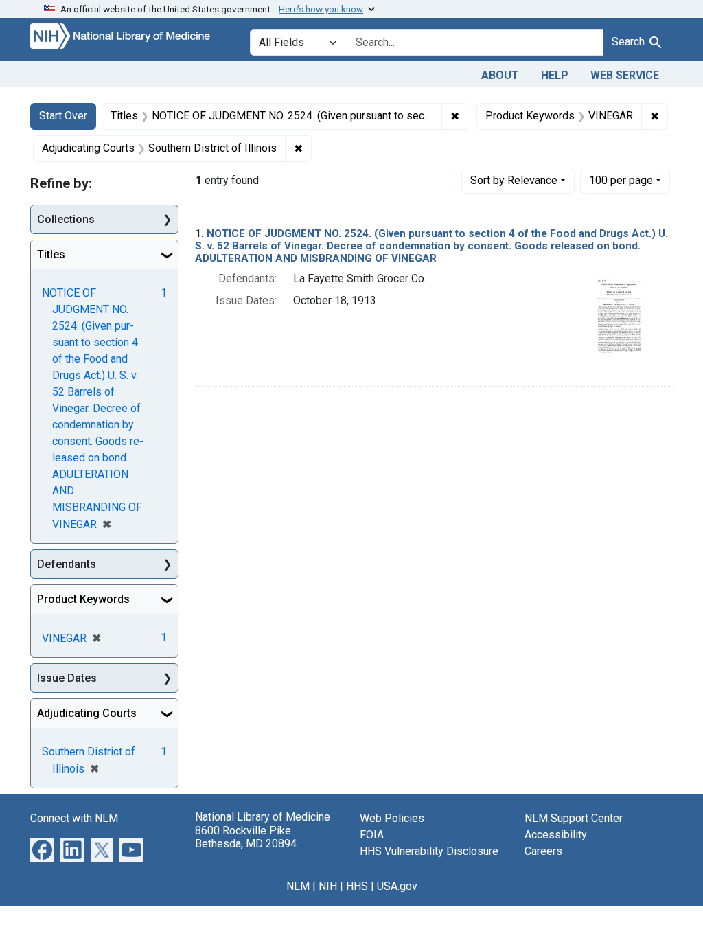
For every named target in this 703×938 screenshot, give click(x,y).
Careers (543, 851)
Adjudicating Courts (87, 713)
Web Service (624, 75)
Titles (51, 254)
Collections (66, 219)
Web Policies (392, 818)
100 (621, 180)
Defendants (66, 564)
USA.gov (397, 886)
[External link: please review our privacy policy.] (42, 849)
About (500, 75)
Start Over (63, 115)
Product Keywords (83, 599)
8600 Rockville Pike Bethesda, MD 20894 (246, 837)
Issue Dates (67, 678)
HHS (357, 886)
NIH (328, 886)
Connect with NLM (74, 818)
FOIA (372, 834)
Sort (513, 180)
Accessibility (556, 834)
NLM (298, 886)
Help (554, 75)
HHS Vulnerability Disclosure (429, 851)
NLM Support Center (574, 818)
